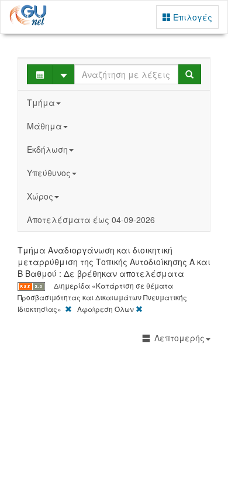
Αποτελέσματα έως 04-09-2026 (91, 219)
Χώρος (40, 196)
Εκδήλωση (47, 149)
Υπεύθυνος (49, 173)
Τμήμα (41, 102)
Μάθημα (44, 126)
